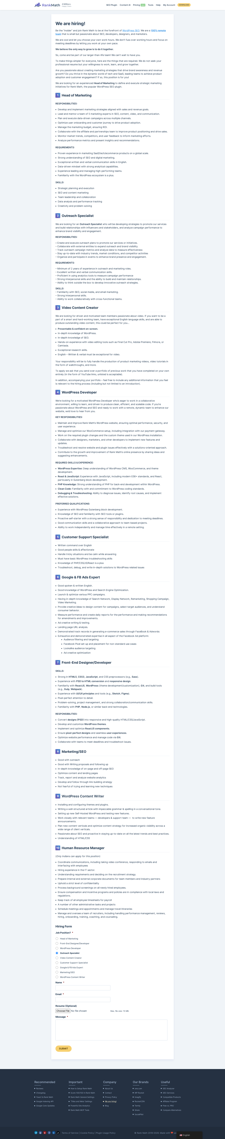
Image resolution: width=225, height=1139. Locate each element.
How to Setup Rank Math (81, 1088)
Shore (137, 1110)
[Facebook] (49, 1132)
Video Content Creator (71, 958)
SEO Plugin (111, 5)
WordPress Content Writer (72, 977)
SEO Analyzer (168, 1088)
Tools (150, 5)
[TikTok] (58, 1132)
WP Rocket (139, 1093)
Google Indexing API (45, 1101)
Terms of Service (70, 1133)
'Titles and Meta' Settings (81, 1101)
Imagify (138, 1097)
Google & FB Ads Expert (71, 967)
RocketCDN (140, 1101)
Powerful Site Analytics (80, 1106)
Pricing (136, 5)
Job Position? (64, 932)
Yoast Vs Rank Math (44, 1097)
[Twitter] (36, 1132)
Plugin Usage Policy (105, 1133)
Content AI (125, 5)
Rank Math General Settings (82, 1097)
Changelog (40, 1093)
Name (59, 982)
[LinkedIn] (53, 1132)
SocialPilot (139, 1114)
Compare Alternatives (172, 1110)
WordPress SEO (130, 30)
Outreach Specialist (69, 953)
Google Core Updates (45, 1106)
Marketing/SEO (67, 972)
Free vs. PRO (168, 1106)
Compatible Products (172, 1097)
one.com (138, 1088)
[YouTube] (44, 1132)
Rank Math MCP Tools (80, 1110)
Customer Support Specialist (74, 962)
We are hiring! (111, 1101)
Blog (107, 1106)
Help (158, 5)
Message (61, 1016)
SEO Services (168, 1093)
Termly (137, 1106)
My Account (169, 5)
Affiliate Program (170, 1101)
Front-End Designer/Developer (74, 943)
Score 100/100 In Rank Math (83, 1093)
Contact (108, 1093)
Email (59, 994)
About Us (109, 1088)
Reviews (39, 1088)
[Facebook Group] (40, 1132)
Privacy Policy (111, 1097)
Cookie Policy (87, 1133)
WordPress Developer (70, 948)
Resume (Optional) (66, 1006)
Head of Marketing (69, 938)
